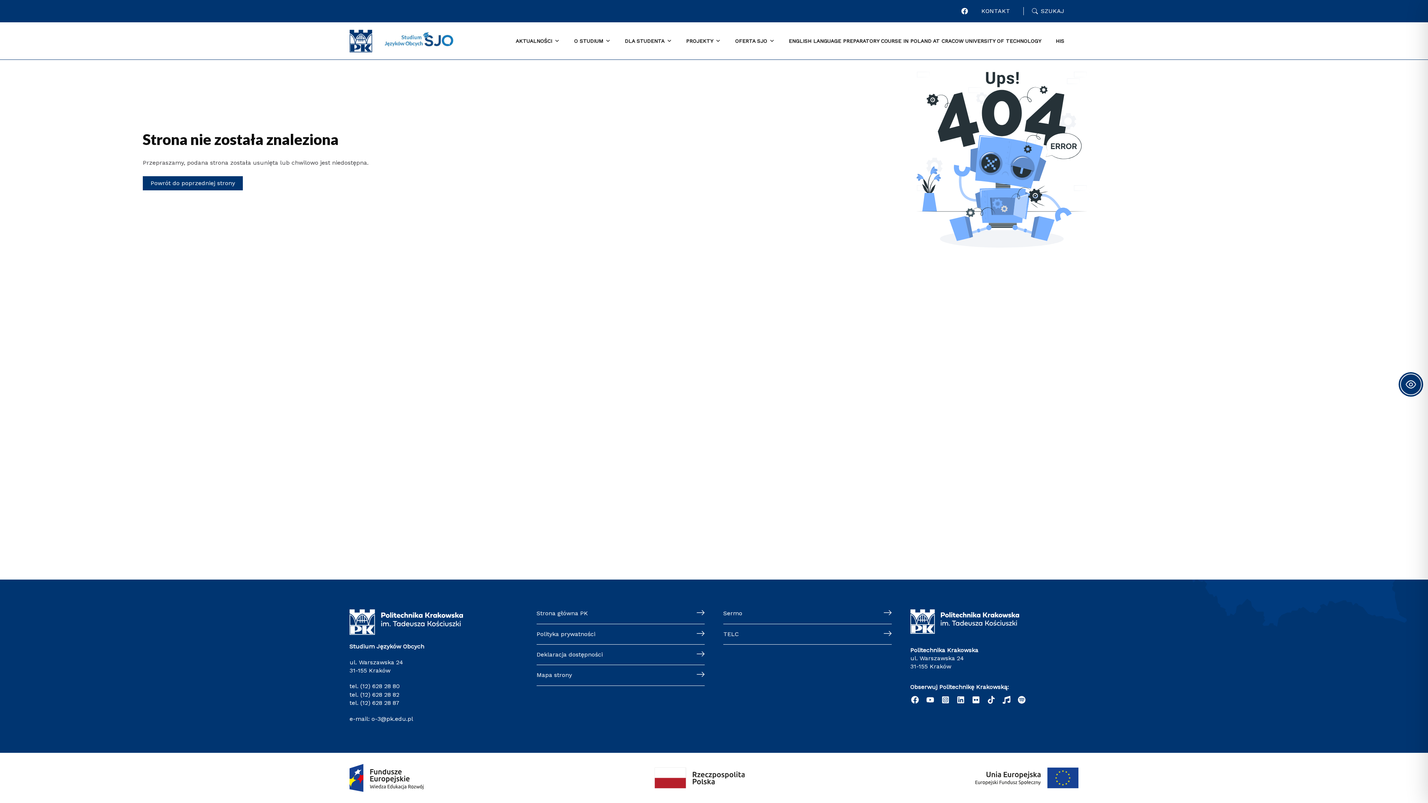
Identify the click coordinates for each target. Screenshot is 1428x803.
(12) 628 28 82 (379, 694)
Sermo (732, 613)
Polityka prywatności (566, 634)
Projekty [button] (699, 41)
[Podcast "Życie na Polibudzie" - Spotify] (1021, 699)
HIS (1060, 41)
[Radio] (1006, 699)
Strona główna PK (562, 613)
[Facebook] (964, 11)
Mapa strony (554, 674)
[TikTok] (991, 699)
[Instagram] (945, 699)
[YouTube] (930, 699)
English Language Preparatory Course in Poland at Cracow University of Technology (915, 41)
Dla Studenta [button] (645, 41)
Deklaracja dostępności (570, 654)
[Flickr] (976, 699)
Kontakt (995, 10)
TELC (731, 634)
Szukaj (1052, 10)
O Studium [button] (588, 41)
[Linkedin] (960, 699)
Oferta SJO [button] (751, 41)
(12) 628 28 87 (379, 702)
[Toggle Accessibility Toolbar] (1410, 384)
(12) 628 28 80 (380, 686)
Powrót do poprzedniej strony (193, 183)
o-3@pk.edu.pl (391, 718)
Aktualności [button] (534, 41)
